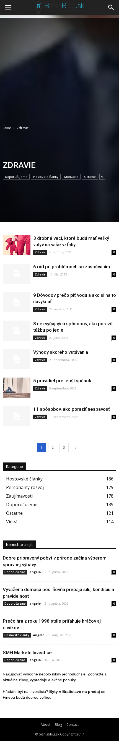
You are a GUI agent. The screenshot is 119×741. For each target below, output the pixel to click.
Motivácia (71, 177)
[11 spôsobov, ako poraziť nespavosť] (16, 416)
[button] (111, 7)
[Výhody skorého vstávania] (16, 359)
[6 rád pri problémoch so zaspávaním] (16, 274)
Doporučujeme (16, 177)
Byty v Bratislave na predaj (74, 691)
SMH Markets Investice (27, 652)
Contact (72, 724)
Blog (58, 724)
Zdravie (40, 252)
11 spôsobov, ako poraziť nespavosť (71, 409)
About (45, 724)
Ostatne (90, 177)
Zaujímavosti (19, 496)
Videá (11, 522)
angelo (35, 572)
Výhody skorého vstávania (60, 352)
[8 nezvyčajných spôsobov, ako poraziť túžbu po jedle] (16, 331)
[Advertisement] (59, 68)
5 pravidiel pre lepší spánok (62, 380)
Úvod (7, 128)
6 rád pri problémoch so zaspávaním (71, 266)
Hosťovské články (45, 177)
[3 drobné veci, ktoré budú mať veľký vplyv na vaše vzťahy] (16, 245)
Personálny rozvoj (25, 487)
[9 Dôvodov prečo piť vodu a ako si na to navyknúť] (16, 302)
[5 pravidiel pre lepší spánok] (16, 388)
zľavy (23, 680)
